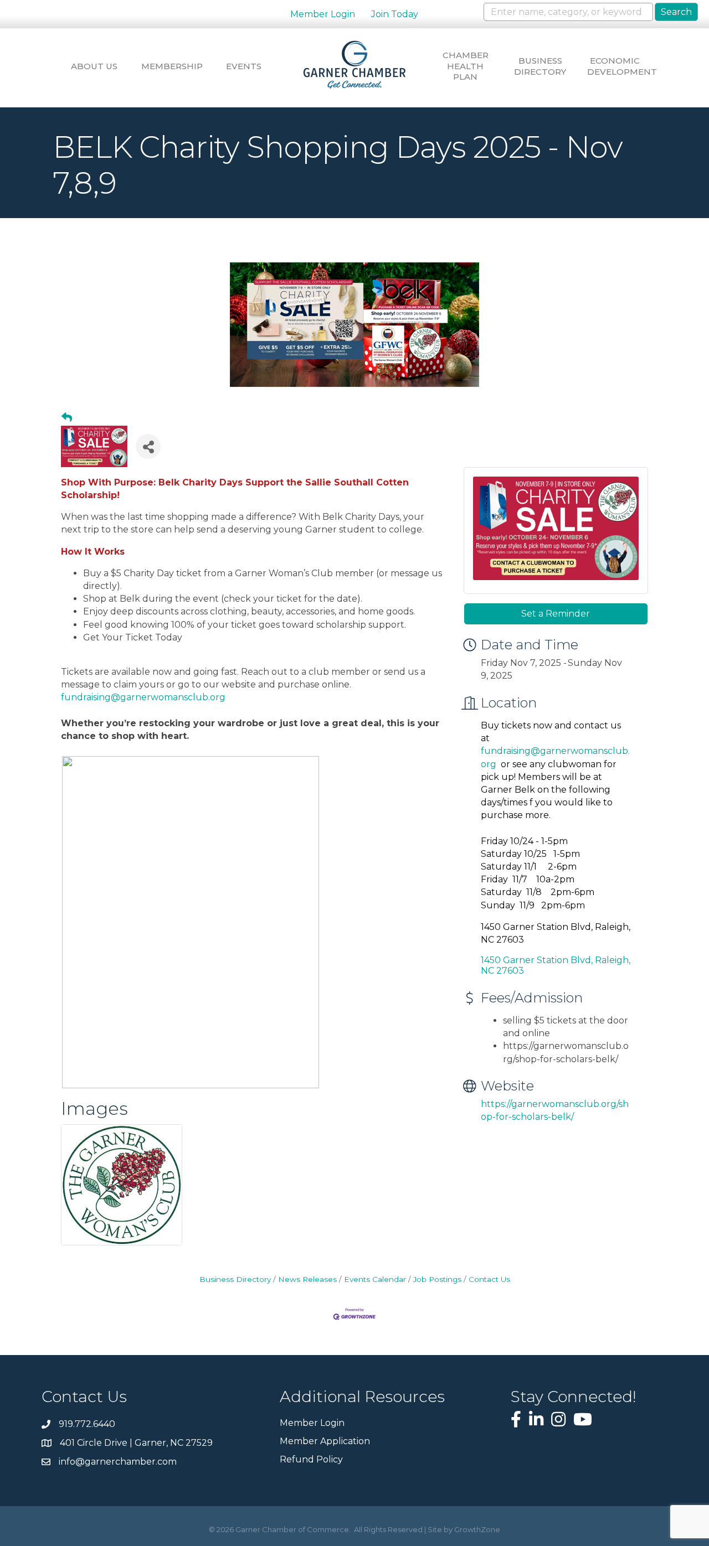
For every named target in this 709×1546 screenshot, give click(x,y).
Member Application (325, 1441)
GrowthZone (477, 1529)
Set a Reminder (555, 613)
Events (243, 66)
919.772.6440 (87, 1424)
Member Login (322, 14)
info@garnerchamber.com (118, 1461)
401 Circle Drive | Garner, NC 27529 (136, 1443)
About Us (94, 66)
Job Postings (437, 1279)
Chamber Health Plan (466, 66)
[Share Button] (148, 446)
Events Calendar (375, 1279)
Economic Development (615, 66)
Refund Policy (311, 1459)
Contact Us (489, 1279)
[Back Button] (66, 418)
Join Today (394, 14)
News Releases (307, 1279)
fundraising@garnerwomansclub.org (143, 697)
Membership (169, 66)
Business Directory (540, 66)
